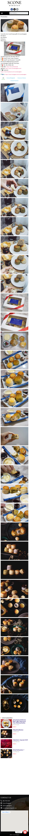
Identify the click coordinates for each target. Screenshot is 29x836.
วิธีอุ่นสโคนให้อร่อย (18, 730)
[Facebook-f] (12, 9)
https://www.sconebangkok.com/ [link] (13, 68)
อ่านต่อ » (14, 726)
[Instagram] (14, 9)
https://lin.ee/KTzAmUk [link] (12, 67)
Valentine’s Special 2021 (20, 740)
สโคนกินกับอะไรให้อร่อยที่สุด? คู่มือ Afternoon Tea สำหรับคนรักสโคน (19, 721)
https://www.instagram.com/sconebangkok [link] (15, 74)
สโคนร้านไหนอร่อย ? (18, 750)
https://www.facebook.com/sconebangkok (11, 72)
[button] (2, 13)
